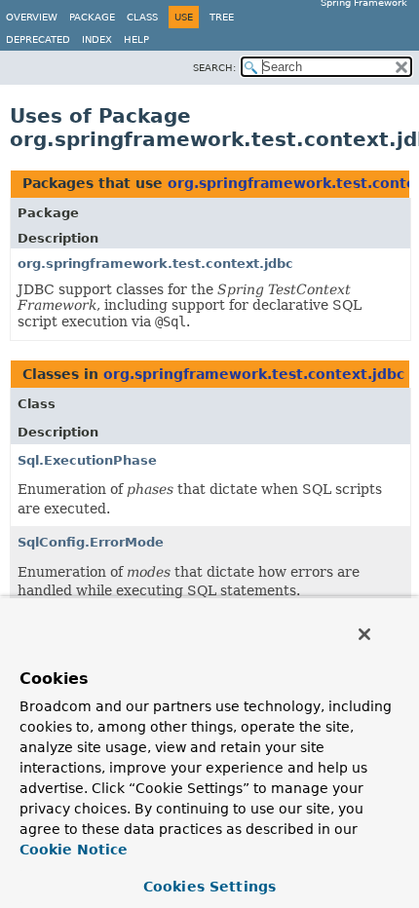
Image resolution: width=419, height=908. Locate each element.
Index (97, 39)
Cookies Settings (209, 886)
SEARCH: (214, 67)
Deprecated (38, 39)
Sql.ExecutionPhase (87, 460)
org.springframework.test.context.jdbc (155, 263)
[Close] (364, 634)
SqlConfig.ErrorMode (91, 542)
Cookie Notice (73, 849)
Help (136, 39)
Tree (222, 17)
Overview (31, 17)
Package (92, 17)
